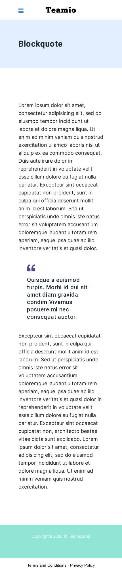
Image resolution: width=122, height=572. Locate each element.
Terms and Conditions (46, 565)
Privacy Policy (82, 565)
